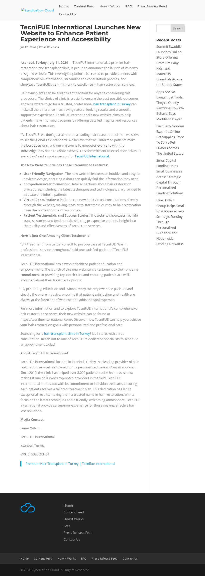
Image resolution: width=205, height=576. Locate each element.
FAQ (128, 6)
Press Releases (49, 47)
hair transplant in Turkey (112, 104)
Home (63, 6)
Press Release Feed (152, 6)
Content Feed (84, 6)
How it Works (110, 6)
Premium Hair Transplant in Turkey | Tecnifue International (70, 463)
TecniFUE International (92, 156)
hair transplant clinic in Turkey (67, 333)
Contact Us (67, 14)
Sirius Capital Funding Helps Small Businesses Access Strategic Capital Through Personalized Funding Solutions (170, 176)
